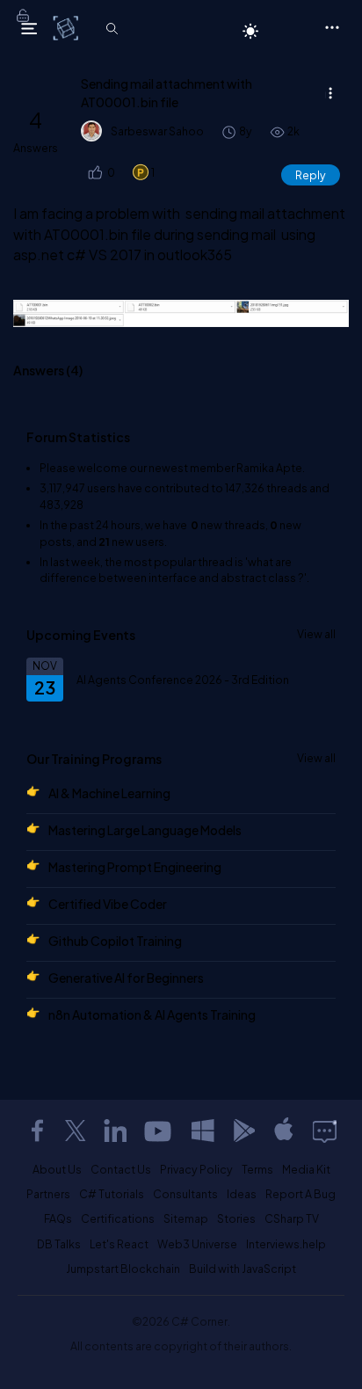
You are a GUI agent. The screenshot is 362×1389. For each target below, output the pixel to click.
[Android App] (243, 1130)
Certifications (118, 1218)
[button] (93, 173)
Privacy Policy (196, 1169)
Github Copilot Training (115, 941)
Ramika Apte (269, 468)
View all (316, 634)
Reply (310, 175)
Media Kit (306, 1169)
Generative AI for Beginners (126, 977)
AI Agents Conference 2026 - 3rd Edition (182, 680)
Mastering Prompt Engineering (134, 867)
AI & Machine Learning (109, 793)
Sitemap (185, 1218)
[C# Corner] (67, 27)
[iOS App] (283, 1130)
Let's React (119, 1244)
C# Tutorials (111, 1194)
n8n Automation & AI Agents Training (152, 1014)
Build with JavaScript (242, 1269)
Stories (236, 1218)
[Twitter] (75, 1130)
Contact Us (120, 1169)
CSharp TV (291, 1218)
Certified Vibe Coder (107, 904)
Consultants (185, 1194)
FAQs (58, 1218)
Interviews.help (286, 1244)
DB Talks (59, 1244)
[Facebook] (36, 1130)
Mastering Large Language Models (145, 830)
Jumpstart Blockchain (123, 1269)
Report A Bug (300, 1194)
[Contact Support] (325, 1130)
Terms (257, 1169)
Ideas (242, 1194)
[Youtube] (159, 1130)
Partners (48, 1194)
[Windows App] (203, 1130)
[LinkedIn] (115, 1130)
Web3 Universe (197, 1244)
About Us (57, 1169)
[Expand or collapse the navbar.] (29, 28)
